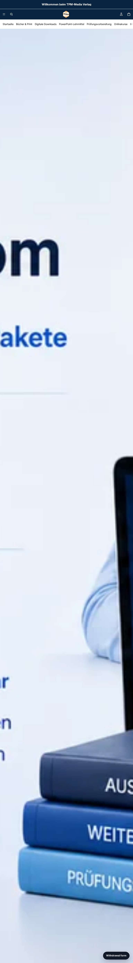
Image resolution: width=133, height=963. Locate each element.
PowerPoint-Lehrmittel (71, 24)
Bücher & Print (24, 24)
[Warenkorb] (129, 14)
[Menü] (4, 14)
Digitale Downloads (45, 24)
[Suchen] (11, 14)
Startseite (8, 24)
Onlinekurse (120, 24)
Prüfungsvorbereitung (99, 24)
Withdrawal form (116, 955)
